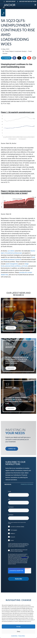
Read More (11, 328)
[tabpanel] (18, 535)
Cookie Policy (14, 635)
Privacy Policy (21, 635)
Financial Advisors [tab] (27, 484)
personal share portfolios (13, 266)
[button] (14, 57)
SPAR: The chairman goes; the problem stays (18, 322)
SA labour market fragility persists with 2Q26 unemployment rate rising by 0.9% (18, 400)
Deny (18, 631)
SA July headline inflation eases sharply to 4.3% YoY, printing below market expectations (16, 360)
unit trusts (24, 266)
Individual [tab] (7, 484)
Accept (18, 626)
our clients (11, 251)
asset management (12, 264)
